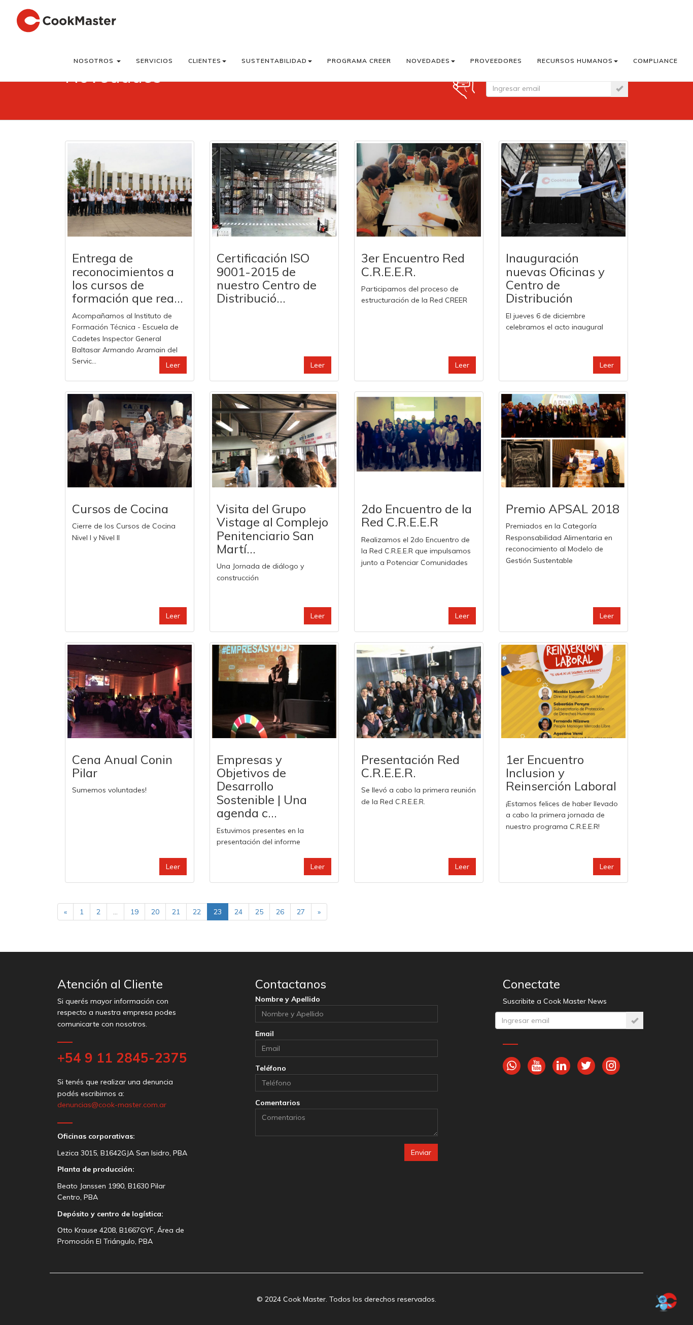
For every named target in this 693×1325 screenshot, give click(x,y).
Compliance (655, 60)
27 (301, 911)
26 (280, 911)
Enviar (421, 1152)
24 (238, 911)
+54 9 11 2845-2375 (122, 1057)
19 (134, 911)
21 (176, 911)
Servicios (154, 60)
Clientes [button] (204, 60)
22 (197, 911)
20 (155, 911)
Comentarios (277, 1102)
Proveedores (496, 60)
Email (264, 1033)
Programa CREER (359, 60)
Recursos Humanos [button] (575, 60)
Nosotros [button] (95, 60)
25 (259, 911)
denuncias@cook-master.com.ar (111, 1104)
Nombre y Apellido (287, 999)
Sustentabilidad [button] (274, 60)
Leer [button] (173, 365)
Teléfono (270, 1068)
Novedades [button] (428, 60)
